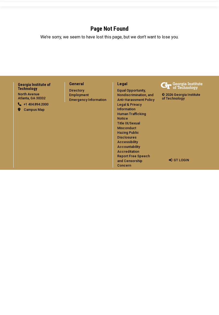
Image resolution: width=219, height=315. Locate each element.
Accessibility (127, 142)
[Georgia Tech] (181, 86)
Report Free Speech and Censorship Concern (133, 160)
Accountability (128, 147)
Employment (79, 95)
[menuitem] (85, 92)
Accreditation (128, 151)
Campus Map (34, 110)
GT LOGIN (181, 160)
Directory (76, 90)
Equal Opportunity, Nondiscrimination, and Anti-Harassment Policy (135, 95)
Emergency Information (87, 100)
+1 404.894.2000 (36, 104)
